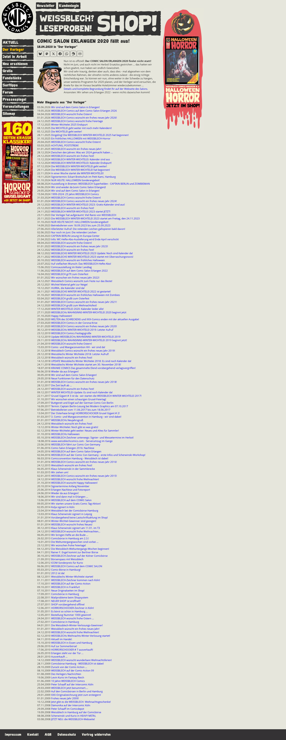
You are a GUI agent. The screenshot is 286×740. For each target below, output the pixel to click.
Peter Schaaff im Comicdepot (67, 708)
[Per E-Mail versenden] (80, 54)
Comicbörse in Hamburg (65, 594)
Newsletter (46, 5)
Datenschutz (67, 735)
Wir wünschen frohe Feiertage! (68, 545)
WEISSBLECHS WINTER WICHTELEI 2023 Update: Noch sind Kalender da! (92, 253)
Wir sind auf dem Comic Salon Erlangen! (74, 375)
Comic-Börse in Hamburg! (66, 569)
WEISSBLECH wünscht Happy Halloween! (74, 482)
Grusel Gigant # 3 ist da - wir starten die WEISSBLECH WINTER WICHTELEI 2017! (96, 395)
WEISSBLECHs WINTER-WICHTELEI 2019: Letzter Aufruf (82, 329)
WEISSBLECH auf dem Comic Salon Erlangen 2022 (79, 270)
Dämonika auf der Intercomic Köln (70, 705)
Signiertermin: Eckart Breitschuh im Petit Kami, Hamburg (83, 176)
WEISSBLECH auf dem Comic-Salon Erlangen (76, 451)
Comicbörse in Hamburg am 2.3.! (70, 538)
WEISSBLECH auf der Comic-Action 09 (72, 670)
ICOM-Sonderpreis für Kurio (67, 562)
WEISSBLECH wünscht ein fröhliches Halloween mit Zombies (85, 295)
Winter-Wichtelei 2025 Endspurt (69, 124)
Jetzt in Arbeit (15, 56)
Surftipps (10, 85)
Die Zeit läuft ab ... (61, 385)
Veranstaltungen (16, 106)
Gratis (8, 71)
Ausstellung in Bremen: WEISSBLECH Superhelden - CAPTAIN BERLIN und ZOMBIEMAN (100, 183)
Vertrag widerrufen (96, 735)
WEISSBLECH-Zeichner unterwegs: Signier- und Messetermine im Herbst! (92, 437)
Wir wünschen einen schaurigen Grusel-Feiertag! (78, 399)
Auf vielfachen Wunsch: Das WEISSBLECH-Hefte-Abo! (81, 263)
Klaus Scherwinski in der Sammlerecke (73, 468)
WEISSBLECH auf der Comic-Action (70, 583)
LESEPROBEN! (66, 28)
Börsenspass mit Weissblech (67, 559)
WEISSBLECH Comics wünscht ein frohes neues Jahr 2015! (84, 475)
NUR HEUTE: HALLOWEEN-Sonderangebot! (75, 180)
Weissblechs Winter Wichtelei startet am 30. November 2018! (86, 364)
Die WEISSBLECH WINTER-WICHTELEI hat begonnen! (80, 169)
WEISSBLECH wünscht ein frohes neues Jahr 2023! (79, 246)
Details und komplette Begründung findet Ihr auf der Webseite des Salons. (106, 88)
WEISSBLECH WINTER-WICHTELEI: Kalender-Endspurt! (81, 162)
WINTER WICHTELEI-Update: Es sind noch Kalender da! (82, 392)
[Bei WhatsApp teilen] (67, 54)
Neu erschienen (15, 64)
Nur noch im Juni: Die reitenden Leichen (73, 232)
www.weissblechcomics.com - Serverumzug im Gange (82, 441)
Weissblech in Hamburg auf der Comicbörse (76, 712)
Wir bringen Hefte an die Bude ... (69, 534)
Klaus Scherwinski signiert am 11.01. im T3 (75, 528)
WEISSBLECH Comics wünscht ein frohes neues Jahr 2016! (84, 461)
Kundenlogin (69, 5)
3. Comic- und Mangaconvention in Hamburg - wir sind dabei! (86, 416)
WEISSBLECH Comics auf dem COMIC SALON (76, 566)
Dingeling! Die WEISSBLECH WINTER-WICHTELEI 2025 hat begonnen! (90, 135)
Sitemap (9, 113)
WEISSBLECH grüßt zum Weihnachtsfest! (74, 305)
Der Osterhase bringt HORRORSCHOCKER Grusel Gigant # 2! (85, 413)
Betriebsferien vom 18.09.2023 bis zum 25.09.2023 (80, 225)
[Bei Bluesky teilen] (40, 54)
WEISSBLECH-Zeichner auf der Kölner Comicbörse (79, 555)
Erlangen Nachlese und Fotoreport (70, 489)
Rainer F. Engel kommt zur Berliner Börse (74, 552)
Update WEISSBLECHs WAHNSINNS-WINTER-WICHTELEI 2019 (85, 336)
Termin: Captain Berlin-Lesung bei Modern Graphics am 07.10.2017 (89, 406)
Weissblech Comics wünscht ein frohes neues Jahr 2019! (83, 350)
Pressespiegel (14, 99)
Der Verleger (13, 49)
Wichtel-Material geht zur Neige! (69, 284)
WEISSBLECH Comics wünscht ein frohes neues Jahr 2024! (84, 201)
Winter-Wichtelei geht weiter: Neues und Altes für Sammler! (85, 430)
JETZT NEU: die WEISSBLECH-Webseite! (73, 719)
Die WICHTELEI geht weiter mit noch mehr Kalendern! (81, 128)
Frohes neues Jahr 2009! (65, 698)
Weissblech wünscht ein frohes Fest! (71, 357)
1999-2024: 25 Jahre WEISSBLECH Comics (75, 194)
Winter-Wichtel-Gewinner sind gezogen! (73, 521)
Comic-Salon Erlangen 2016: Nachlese (72, 448)
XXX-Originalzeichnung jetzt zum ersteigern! (76, 694)
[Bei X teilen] (53, 54)
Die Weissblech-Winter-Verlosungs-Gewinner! (77, 625)
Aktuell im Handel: (61, 639)
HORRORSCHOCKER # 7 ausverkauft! (72, 649)
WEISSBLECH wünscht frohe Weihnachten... (75, 531)
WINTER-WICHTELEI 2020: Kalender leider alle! (77, 308)
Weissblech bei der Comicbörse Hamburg (74, 510)
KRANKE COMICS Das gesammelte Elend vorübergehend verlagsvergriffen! (93, 368)
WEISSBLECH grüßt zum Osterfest (70, 298)
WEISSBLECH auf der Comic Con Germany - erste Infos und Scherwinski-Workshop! (98, 455)
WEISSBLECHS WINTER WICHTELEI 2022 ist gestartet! (81, 291)
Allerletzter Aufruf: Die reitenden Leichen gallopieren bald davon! (88, 228)
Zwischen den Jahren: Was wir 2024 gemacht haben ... (82, 152)
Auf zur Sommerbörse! (64, 646)
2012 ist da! (58, 573)
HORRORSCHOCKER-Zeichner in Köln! (72, 608)
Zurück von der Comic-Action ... (69, 667)
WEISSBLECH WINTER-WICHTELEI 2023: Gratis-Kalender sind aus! (88, 204)
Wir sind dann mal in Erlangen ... (69, 496)
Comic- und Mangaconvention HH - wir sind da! (78, 347)
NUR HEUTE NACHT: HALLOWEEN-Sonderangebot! (79, 222)
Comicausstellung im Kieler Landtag (71, 267)
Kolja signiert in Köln (62, 507)
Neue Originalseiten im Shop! (67, 590)
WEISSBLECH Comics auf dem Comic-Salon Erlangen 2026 (84, 110)
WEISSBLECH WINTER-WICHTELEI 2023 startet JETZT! (80, 211)
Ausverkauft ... (59, 656)
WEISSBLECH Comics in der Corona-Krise (74, 322)
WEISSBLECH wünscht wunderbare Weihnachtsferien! (81, 660)
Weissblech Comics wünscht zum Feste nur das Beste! (81, 281)
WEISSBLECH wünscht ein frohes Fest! (72, 155)
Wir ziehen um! (59, 472)
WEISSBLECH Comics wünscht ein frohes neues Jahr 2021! (84, 302)
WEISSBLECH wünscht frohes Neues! (71, 524)
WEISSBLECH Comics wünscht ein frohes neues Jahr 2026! (84, 117)
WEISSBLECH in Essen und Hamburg (71, 642)
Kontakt (33, 735)
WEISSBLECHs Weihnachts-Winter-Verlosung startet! (80, 635)
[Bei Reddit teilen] (73, 54)
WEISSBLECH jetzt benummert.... (69, 687)
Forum (8, 92)
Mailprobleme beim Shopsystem (69, 597)
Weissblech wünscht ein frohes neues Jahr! (75, 628)
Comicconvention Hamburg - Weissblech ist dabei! (79, 458)
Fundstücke (12, 78)
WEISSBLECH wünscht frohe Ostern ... (72, 618)
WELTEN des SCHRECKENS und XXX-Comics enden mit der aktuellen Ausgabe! (95, 319)
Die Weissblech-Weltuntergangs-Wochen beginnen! (80, 548)
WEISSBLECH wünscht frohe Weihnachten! (75, 479)
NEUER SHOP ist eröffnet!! (66, 601)
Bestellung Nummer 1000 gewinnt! (71, 614)
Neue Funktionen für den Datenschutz (72, 378)
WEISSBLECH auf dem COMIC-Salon (71, 500)
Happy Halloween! (61, 315)
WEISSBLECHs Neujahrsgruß (67, 420)
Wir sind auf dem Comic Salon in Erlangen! (75, 190)
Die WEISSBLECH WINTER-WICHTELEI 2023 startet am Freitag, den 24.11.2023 (95, 218)
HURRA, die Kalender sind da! (68, 288)
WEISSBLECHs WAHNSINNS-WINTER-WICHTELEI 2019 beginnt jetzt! (89, 340)
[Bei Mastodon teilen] (47, 54)
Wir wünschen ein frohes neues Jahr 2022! (75, 277)
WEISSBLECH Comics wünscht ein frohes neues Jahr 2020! (84, 326)
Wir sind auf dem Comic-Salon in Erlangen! (75, 107)
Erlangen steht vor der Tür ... (67, 653)
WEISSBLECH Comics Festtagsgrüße (71, 333)
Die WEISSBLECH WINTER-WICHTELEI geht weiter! (79, 166)
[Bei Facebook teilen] (60, 54)
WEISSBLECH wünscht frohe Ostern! (71, 114)
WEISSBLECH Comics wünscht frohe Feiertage (77, 121)
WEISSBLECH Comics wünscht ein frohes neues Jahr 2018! (84, 381)
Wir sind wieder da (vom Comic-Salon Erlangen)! (78, 187)
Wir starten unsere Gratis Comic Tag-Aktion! (76, 503)
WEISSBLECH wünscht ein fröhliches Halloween (78, 260)
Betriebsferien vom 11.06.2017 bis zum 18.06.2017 (80, 409)
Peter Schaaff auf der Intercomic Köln (72, 684)
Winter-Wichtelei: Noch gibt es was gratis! (74, 427)
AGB (48, 735)
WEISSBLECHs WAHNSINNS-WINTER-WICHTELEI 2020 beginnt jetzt (88, 312)
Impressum (13, 735)
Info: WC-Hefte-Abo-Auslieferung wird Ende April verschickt (85, 239)
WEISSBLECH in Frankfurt (65, 587)
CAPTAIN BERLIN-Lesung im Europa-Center (75, 235)
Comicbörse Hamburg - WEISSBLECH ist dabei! (77, 663)
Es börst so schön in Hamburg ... (69, 611)
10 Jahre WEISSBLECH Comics (68, 681)
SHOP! (127, 23)
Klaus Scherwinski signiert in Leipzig (71, 514)
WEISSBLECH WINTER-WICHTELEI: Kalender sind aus (80, 159)
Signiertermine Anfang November (70, 486)
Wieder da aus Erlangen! (65, 371)
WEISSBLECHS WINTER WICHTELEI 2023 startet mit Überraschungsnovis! (92, 256)
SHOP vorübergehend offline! (68, 604)
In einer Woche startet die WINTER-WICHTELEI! (77, 173)
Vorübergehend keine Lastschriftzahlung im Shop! (79, 517)
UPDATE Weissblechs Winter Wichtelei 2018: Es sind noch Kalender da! (91, 361)
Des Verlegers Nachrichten (66, 674)
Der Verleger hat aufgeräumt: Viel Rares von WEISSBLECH (83, 215)
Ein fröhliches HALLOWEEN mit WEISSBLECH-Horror (80, 138)
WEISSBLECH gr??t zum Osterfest (69, 274)
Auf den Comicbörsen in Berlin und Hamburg (77, 691)
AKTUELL (11, 42)
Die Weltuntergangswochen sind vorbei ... (74, 541)
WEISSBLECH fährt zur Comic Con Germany (75, 444)
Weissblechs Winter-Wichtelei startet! (72, 576)
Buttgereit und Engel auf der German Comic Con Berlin (82, 402)
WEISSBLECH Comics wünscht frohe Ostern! (76, 142)
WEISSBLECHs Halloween (65, 434)
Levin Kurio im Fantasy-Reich (67, 677)
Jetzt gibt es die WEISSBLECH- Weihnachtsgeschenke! (81, 701)
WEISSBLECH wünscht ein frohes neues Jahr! (76, 149)
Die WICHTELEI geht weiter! (66, 131)
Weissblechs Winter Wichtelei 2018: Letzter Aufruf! (80, 354)
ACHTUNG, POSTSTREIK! (65, 145)
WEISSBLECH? (67, 18)
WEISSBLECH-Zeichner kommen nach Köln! (75, 580)
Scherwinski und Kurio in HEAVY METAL (73, 715)
